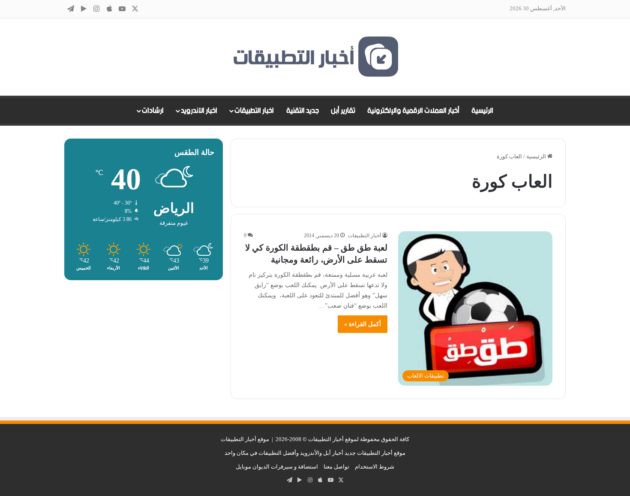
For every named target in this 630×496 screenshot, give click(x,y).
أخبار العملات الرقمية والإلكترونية (413, 111)
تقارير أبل (343, 111)
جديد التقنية (302, 111)
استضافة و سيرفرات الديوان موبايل (277, 466)
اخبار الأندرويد (199, 111)
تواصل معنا (336, 466)
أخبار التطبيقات (364, 236)
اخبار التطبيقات (254, 111)
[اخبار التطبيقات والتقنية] (315, 57)
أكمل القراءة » (362, 324)
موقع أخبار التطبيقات (245, 439)
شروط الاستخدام (374, 466)
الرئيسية (482, 111)
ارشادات (153, 111)
